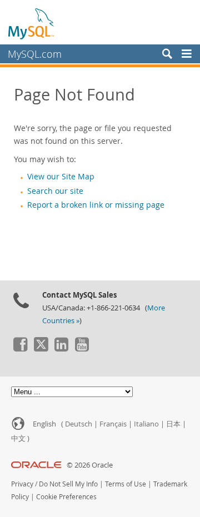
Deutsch (78, 424)
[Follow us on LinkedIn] (61, 348)
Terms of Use (125, 484)
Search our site (55, 191)
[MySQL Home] (32, 23)
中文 (18, 438)
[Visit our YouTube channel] (82, 348)
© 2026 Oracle (90, 465)
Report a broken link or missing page (95, 205)
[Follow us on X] (40, 348)
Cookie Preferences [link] (66, 497)
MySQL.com (35, 54)
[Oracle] (36, 465)
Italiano (146, 424)
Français (113, 424)
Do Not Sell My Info (68, 484)
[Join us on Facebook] (20, 348)
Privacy (22, 484)
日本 (173, 424)
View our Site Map (60, 177)
